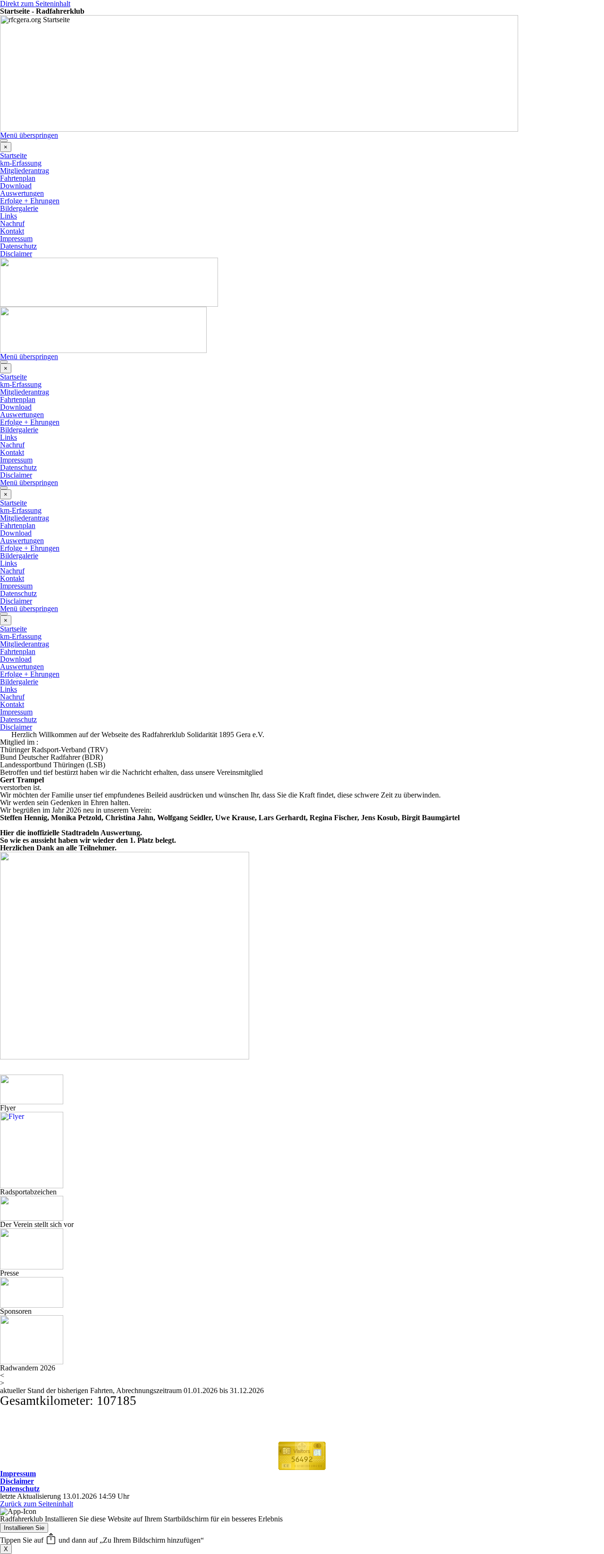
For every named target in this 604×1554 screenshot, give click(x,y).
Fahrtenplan (17, 178)
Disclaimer (16, 254)
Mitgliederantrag (24, 171)
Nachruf (12, 223)
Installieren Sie (24, 1527)
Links (8, 216)
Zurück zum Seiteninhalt (36, 1504)
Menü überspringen (29, 135)
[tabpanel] (302, 750)
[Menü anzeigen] (4, 140)
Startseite (13, 155)
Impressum (16, 239)
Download (16, 186)
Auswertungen (22, 193)
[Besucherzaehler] (302, 1466)
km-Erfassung (21, 163)
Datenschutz (18, 246)
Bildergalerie (19, 208)
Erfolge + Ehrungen (29, 201)
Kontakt (12, 231)
